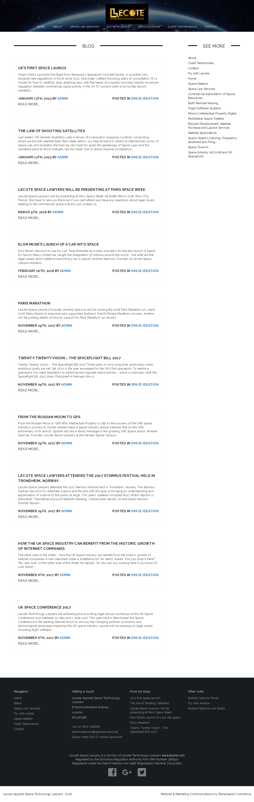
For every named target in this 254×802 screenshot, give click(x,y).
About (58, 26)
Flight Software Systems (204, 108)
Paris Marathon (140, 722)
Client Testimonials (182, 26)
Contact (211, 26)
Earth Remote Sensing (203, 103)
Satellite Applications (202, 132)
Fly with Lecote (118, 26)
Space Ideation (149, 26)
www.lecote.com (173, 755)
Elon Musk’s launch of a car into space (155, 717)
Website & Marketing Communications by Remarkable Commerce (206, 794)
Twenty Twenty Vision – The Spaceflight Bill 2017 (149, 729)
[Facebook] (112, 778)
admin (62, 98)
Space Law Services (84, 26)
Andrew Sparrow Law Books (206, 708)
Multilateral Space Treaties (206, 118)
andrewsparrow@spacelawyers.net (95, 731)
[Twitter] (142, 778)
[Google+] (127, 778)
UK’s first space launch (145, 698)
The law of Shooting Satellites (149, 703)
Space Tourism (198, 147)
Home (41, 26)
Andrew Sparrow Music (203, 698)
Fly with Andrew (199, 703)
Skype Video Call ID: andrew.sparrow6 (97, 737)
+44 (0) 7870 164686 (86, 726)
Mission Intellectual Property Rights (212, 113)
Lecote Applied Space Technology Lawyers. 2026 (37, 794)
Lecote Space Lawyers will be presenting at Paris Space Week (150, 710)
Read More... (29, 104)
